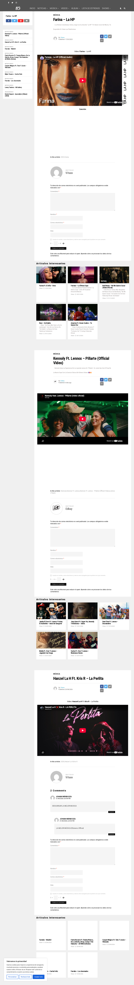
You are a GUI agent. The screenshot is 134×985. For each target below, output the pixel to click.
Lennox (112, 482)
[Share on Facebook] (8, 20)
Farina (67, 157)
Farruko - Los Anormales (13, 81)
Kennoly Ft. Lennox (73, 482)
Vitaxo (63, 37)
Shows (105, 8)
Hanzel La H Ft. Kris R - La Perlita (15, 42)
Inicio (32, 8)
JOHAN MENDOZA (64, 779)
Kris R (75, 744)
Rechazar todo (25, 977)
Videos (64, 8)
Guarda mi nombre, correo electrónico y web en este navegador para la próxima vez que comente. (79, 239)
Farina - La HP (11, 16)
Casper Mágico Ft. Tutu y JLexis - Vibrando (15, 66)
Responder (111, 794)
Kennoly (63, 482)
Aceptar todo (38, 977)
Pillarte (53, 484)
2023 (62, 157)
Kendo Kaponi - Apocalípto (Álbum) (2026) (16, 95)
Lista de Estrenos (91, 8)
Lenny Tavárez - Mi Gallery (13, 87)
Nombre (53, 214)
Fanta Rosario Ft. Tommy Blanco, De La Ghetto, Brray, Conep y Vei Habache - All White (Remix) (17, 57)
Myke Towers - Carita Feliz (13, 74)
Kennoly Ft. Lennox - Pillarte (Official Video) (17, 34)
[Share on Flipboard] (20, 20)
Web (51, 231)
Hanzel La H (69, 744)
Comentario (54, 191)
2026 (62, 744)
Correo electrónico (57, 223)
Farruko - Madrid (10, 49)
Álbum (74, 8)
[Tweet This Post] (14, 20)
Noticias (41, 8)
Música (53, 8)
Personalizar (12, 977)
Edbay (62, 372)
